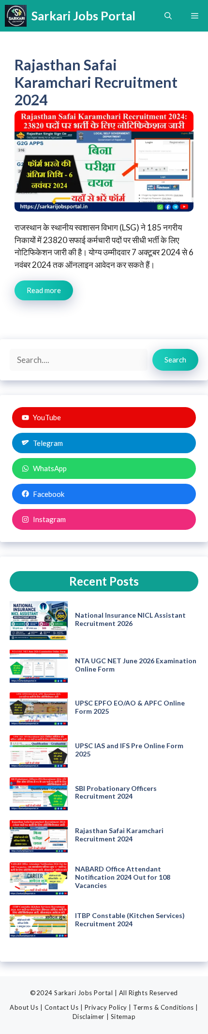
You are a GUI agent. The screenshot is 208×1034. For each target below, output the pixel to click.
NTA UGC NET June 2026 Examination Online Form (135, 665)
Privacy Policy (106, 1007)
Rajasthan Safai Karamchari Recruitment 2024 (96, 82)
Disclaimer (88, 1016)
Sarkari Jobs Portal (83, 15)
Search (175, 359)
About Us (24, 1007)
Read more (44, 290)
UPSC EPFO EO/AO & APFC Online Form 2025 (130, 707)
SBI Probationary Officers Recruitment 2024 (116, 792)
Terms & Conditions (163, 1007)
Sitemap (123, 1016)
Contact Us (61, 1007)
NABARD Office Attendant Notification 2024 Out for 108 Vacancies (122, 877)
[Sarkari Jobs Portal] (16, 16)
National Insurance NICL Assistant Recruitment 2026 (130, 619)
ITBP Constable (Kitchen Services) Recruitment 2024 (130, 919)
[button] (168, 16)
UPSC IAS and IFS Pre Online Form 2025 (129, 749)
